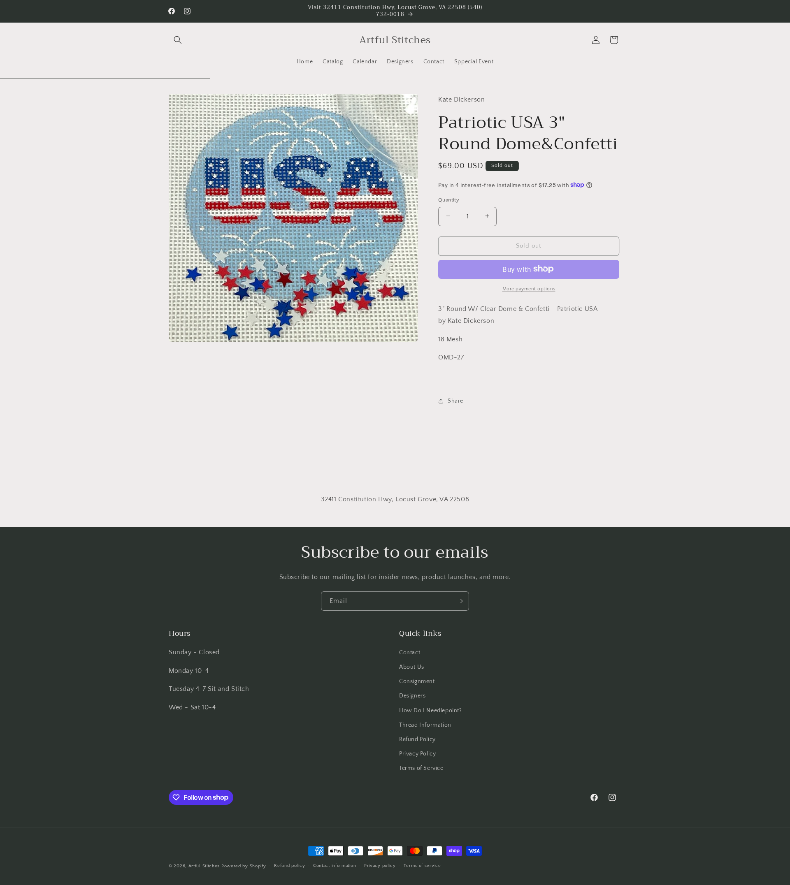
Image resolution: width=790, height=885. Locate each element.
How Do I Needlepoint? (430, 710)
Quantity (448, 199)
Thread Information (425, 725)
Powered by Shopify (243, 866)
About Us (411, 667)
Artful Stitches (204, 866)
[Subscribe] (460, 601)
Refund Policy (417, 739)
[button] (178, 40)
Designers (412, 696)
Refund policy (289, 865)
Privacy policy (380, 865)
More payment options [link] (528, 288)
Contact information (334, 865)
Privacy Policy (417, 754)
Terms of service (422, 865)
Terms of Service (421, 768)
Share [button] (455, 400)
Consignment (417, 681)
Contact (409, 652)
